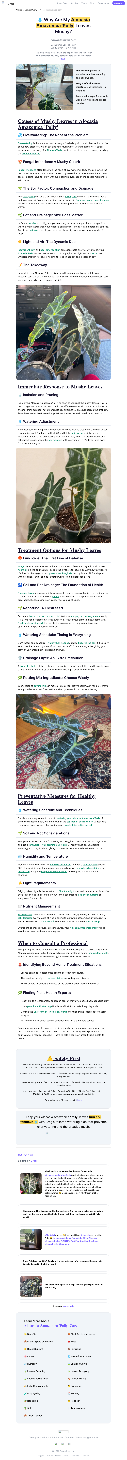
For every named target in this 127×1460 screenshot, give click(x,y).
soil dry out (77, 433)
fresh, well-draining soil (30, 623)
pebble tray (24, 871)
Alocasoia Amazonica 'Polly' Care (50, 1325)
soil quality (29, 196)
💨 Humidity (30, 1363)
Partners (50, 1456)
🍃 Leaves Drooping (34, 1371)
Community (103, 3)
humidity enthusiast (60, 864)
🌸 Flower (29, 1356)
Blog (92, 3)
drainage (33, 230)
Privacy (58, 1456)
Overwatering (25, 143)
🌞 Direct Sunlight (33, 1349)
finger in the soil (86, 643)
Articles (74, 3)
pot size (32, 223)
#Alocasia (26, 1154)
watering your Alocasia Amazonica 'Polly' (78, 818)
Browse (63, 1306)
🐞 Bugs (71, 1341)
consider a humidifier (88, 868)
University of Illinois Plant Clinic (50, 1011)
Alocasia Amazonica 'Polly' (84, 928)
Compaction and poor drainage (92, 200)
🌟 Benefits (30, 1334)
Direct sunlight (66, 891)
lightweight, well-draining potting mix (48, 845)
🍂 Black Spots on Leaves (81, 1334)
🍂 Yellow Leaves (33, 1415)
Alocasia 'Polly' (54, 150)
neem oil (22, 570)
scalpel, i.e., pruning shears (85, 616)
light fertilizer (25, 918)
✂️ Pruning (73, 1393)
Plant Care (62, 3)
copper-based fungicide (59, 573)
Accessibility (74, 1456)
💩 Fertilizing (74, 1349)
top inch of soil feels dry (80, 821)
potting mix (70, 196)
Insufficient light (26, 250)
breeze (93, 253)
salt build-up (93, 921)
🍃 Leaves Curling (77, 1363)
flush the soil (47, 921)
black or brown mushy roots (44, 616)
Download (118, 3)
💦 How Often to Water (79, 1356)
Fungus (22, 566)
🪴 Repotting (31, 1401)
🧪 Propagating (32, 1393)
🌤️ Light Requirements (36, 1386)
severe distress (56, 978)
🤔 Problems (74, 1386)
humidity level (90, 864)
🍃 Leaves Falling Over (36, 1378)
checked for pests (98, 953)
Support (41, 1456)
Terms (65, 1456)
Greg (34, 1160)
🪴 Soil (27, 1408)
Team (84, 3)
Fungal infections (27, 170)
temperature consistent (54, 871)
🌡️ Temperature (76, 1408)
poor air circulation (50, 250)
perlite (55, 596)
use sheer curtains (88, 894)
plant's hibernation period (78, 825)
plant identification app (39, 1006)
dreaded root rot (31, 153)
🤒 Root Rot (73, 1401)
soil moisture (55, 440)
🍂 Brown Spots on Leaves (38, 1341)
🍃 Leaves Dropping (78, 1371)
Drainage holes (26, 593)
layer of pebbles (28, 666)
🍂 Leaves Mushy (76, 1378)
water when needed (58, 643)
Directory (85, 1456)
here (63, 58)
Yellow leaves (25, 914)
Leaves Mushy (31, 10)
